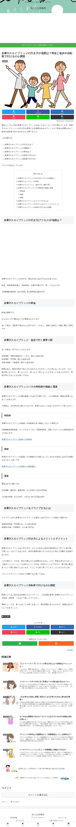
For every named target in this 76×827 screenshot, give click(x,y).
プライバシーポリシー (38, 817)
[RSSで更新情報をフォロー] (56, 643)
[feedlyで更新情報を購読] (19, 643)
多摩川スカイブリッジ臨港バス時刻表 (17, 439)
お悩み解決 (7, 616)
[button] (70, 423)
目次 (35, 174)
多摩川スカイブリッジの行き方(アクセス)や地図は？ (37, 178)
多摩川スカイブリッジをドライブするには (33, 201)
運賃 (21, 197)
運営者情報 (13, 817)
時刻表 (22, 191)
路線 (21, 194)
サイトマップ (20, 820)
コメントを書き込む (38, 795)
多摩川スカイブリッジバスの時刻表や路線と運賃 (35, 188)
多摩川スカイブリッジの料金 (28, 181)
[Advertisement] (38, 28)
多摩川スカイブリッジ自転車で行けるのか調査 (34, 207)
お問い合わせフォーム (56, 820)
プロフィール (62, 817)
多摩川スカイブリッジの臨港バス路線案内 (18, 466)
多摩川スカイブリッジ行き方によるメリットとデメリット (38, 204)
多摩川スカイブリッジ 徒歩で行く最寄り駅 (34, 185)
